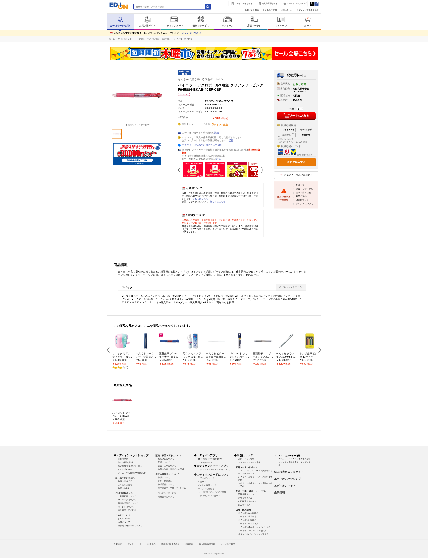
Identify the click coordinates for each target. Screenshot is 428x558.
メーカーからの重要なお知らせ (132, 473)
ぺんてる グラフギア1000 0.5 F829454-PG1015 (285, 357)
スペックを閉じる (292, 287)
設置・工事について (167, 466)
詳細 (216, 132)
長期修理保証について (128, 503)
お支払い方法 (124, 518)
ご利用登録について (127, 496)
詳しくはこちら (200, 198)
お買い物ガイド (147, 25)
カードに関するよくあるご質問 (212, 492)
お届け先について (166, 459)
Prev (180, 170)
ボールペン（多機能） (183, 39)
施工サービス (244, 505)
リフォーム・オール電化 (249, 462)
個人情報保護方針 (126, 462)
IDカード (202, 481)
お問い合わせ (287, 10)
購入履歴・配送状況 (127, 510)
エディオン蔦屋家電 (247, 516)
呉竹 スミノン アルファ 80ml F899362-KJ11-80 (192, 357)
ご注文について (123, 515)
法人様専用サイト (270, 3)
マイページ (281, 25)
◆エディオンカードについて (211, 474)
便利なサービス (201, 25)
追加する (51, 29)
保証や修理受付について (167, 474)
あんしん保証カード (207, 485)
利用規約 (151, 544)
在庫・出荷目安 (303, 192)
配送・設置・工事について (168, 455)
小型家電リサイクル (247, 501)
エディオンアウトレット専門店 (252, 530)
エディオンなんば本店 (248, 513)
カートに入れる (299, 115)
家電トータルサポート (246, 467)
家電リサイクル (245, 498)
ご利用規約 (123, 459)
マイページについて (127, 500)
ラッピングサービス (167, 493)
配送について (164, 462)
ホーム (112, 39)
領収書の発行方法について (130, 525)
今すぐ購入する (296, 162)
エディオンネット (285, 485)
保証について (302, 200)
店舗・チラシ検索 (246, 459)
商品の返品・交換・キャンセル (172, 488)
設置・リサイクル (304, 189)
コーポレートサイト (244, 3)
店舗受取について (166, 497)
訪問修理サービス (246, 494)
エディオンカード (174, 25)
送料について (124, 522)
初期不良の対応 (165, 481)
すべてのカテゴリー (127, 39)
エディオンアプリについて (210, 459)
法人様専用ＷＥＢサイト (289, 471)
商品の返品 (301, 196)
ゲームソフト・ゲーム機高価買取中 (294, 459)
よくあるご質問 (270, 10)
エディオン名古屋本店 (248, 523)
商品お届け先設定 (191, 33)
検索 (8, 29)
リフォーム (227, 25)
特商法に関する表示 (170, 544)
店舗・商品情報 (243, 510)
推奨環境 (189, 544)
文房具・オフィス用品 (149, 39)
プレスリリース (135, 544)
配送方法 (300, 185)
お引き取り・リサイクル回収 (171, 469)
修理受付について (166, 484)
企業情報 (279, 492)
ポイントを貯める (206, 488)
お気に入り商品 (252, 10)
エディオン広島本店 (247, 520)
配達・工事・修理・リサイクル (251, 491)
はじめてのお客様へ (125, 478)
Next (260, 170)
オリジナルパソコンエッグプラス (253, 534)
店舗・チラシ (254, 25)
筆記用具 (166, 39)
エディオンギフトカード (209, 496)
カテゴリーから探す (120, 25)
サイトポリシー (125, 469)
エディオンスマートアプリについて (214, 469)
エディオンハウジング (297, 3)
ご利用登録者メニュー (126, 493)
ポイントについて (304, 203)
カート (307, 21)
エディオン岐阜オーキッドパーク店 (254, 527)
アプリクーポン (205, 462)
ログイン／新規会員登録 (307, 10)
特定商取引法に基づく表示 (130, 466)
